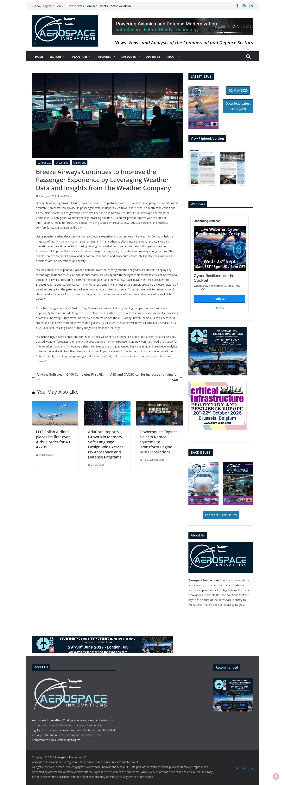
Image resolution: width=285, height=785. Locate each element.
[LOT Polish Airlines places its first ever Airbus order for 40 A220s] (55, 404)
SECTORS (55, 56)
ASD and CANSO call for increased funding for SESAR (144, 377)
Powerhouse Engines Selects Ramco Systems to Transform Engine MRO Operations (159, 442)
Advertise (153, 56)
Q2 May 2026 (238, 90)
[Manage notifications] (276, 776)
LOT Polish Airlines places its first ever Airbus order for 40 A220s (53, 439)
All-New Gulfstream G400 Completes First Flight (70, 377)
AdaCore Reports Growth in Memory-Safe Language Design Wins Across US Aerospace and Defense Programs (106, 444)
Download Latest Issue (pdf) (237, 106)
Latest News (62, 162)
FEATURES (104, 56)
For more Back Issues (221, 515)
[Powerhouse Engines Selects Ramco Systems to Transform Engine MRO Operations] (159, 404)
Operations (79, 162)
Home (39, 56)
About (171, 56)
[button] (63, 56)
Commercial (44, 162)
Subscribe (128, 56)
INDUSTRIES (79, 56)
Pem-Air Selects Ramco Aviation (108, 6)
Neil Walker (66, 196)
